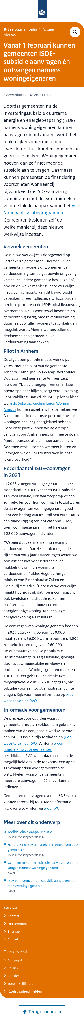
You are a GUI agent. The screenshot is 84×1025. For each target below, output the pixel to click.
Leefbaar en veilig (22, 29)
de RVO (53, 808)
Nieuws (10, 34)
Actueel (49, 29)
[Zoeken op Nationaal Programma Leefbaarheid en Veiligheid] (75, 32)
